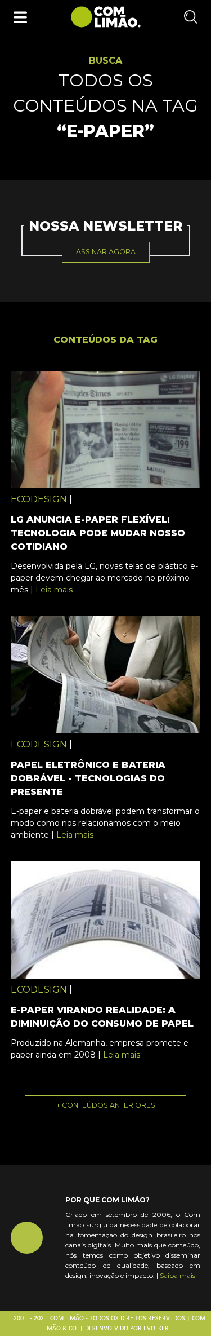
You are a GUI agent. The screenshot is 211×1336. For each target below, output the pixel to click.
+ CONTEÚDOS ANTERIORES (105, 1105)
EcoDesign (39, 499)
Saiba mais (177, 1275)
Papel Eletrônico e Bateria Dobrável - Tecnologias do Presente (88, 778)
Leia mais (54, 590)
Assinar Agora (106, 251)
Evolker (156, 1328)
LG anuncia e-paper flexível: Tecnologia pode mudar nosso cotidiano (98, 533)
